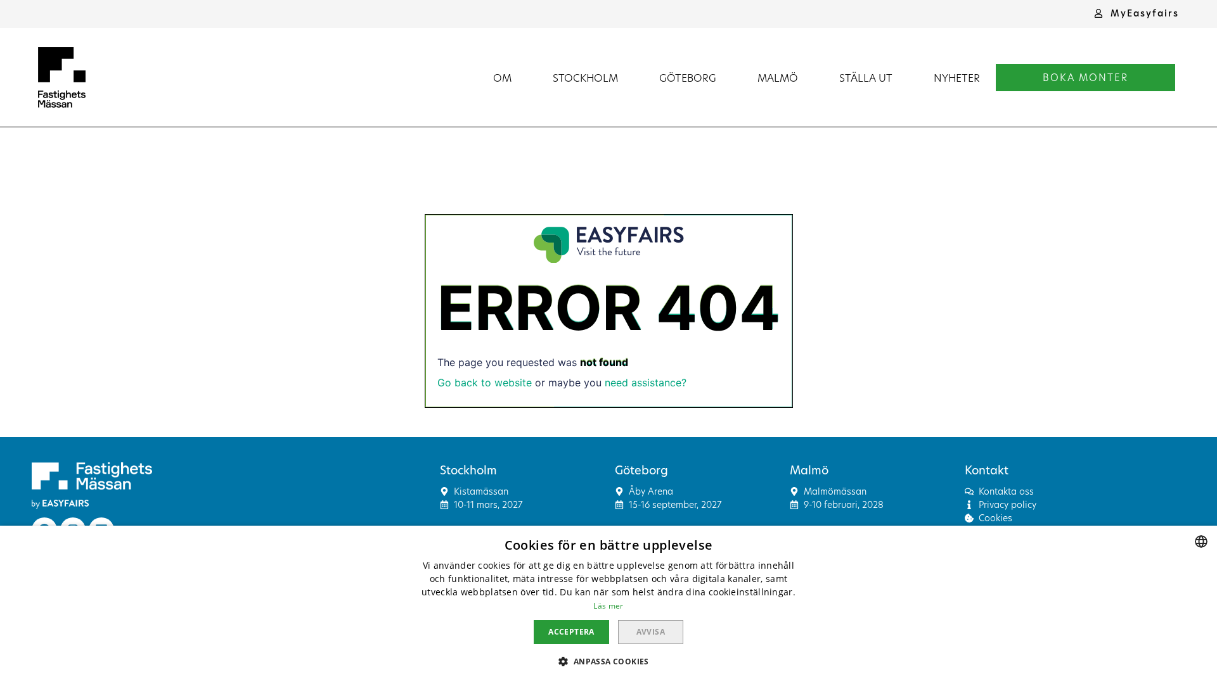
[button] (1136, 13)
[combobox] (1201, 541)
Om (502, 77)
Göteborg (687, 77)
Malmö (777, 77)
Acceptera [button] (571, 631)
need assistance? (645, 382)
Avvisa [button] (650, 631)
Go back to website (484, 382)
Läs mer (608, 605)
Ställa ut (865, 77)
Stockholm (585, 77)
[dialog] (608, 605)
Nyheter (957, 77)
